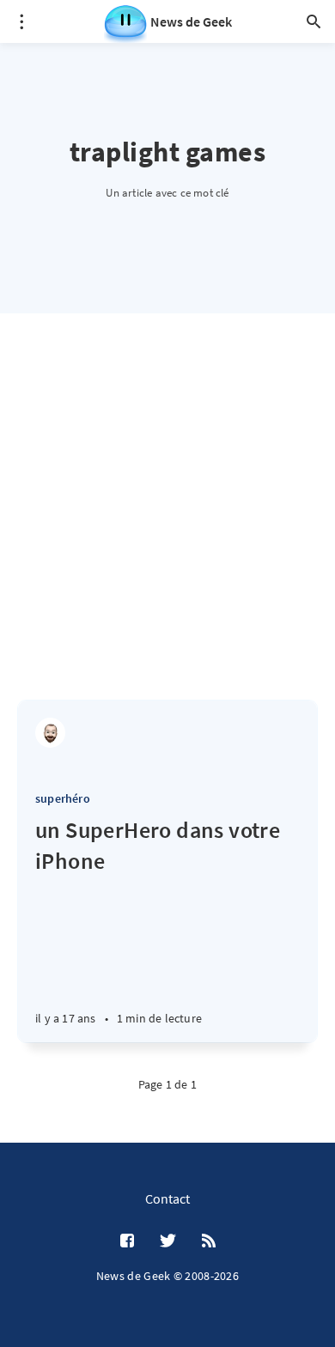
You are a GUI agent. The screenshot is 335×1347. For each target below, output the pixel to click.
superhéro (62, 798)
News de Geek (191, 21)
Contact (167, 1198)
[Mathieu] (50, 733)
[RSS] (209, 1241)
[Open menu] (21, 21)
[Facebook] (127, 1241)
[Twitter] (168, 1241)
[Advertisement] (167, 523)
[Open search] (313, 21)
